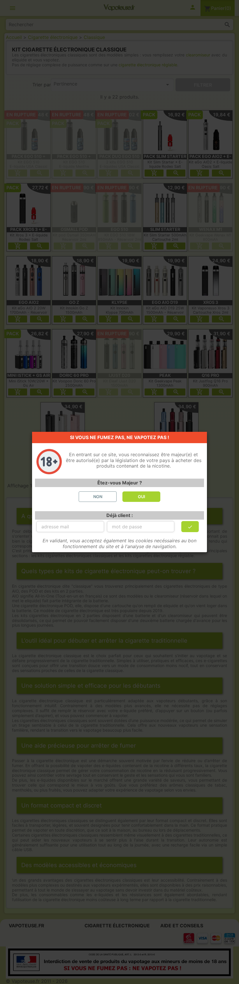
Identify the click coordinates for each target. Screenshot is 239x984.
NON (97, 496)
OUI (141, 496)
